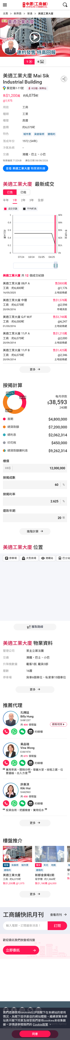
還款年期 (9, 511)
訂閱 (57, 926)
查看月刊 (56, 915)
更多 (33, 369)
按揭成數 (9, 477)
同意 (35, 1034)
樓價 (6, 461)
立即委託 (13, 950)
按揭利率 (9, 494)
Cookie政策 (40, 1024)
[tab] (29, 62)
